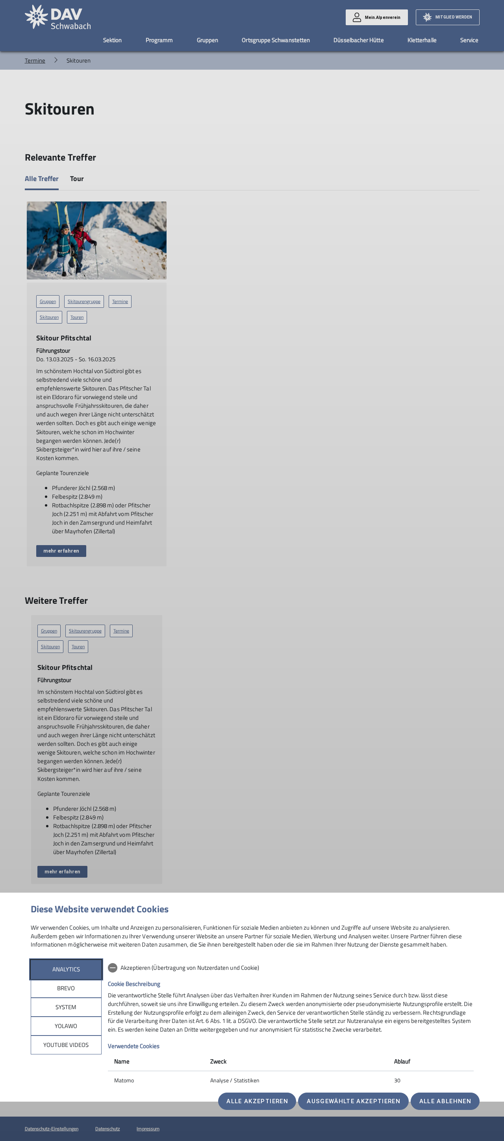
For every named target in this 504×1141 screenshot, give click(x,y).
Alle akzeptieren (257, 1101)
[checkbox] (291, 968)
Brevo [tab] (66, 988)
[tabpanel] (291, 1025)
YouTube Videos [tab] (66, 1044)
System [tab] (66, 1007)
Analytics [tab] (66, 969)
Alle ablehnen (445, 1101)
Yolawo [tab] (66, 1025)
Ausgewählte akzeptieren (353, 1101)
